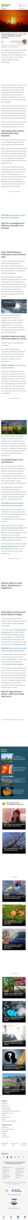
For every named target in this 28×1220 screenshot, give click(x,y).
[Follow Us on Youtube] (11, 1157)
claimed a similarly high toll (9, 546)
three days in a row (20, 644)
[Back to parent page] (4, 7)
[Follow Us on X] (23, 1157)
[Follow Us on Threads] (19, 1157)
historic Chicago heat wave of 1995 (11, 528)
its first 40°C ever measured (15, 664)
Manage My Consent (7, 1113)
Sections (21, 8)
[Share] (2, 42)
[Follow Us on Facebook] (3, 1157)
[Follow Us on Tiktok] (15, 1157)
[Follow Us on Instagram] (7, 1157)
